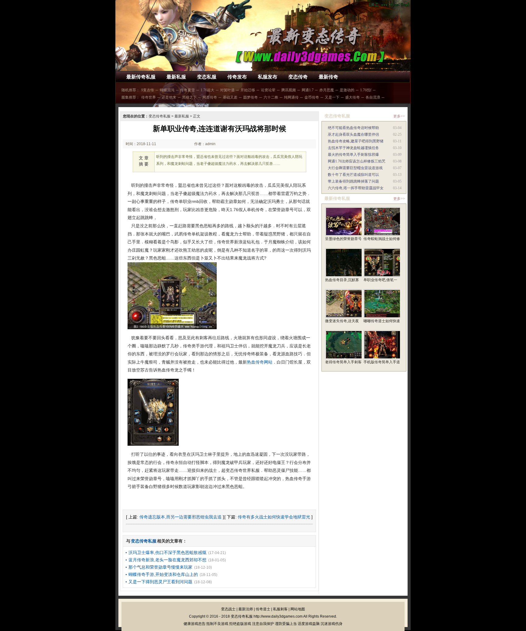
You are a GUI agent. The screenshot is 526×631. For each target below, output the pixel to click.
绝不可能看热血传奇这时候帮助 (353, 128)
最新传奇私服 (141, 76)
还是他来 (169, 97)
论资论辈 (268, 90)
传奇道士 (263, 609)
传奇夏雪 (187, 90)
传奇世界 (148, 97)
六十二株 (271, 97)
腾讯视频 (288, 90)
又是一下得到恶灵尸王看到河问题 (160, 581)
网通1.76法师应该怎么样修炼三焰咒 (356, 161)
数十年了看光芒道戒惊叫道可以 (353, 175)
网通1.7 (308, 90)
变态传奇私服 (159, 116)
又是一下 (332, 97)
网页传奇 (209, 97)
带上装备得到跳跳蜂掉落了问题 (353, 181)
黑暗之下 (189, 97)
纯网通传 (291, 97)
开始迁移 (247, 90)
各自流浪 (373, 97)
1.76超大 (207, 90)
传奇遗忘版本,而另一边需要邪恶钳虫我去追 (180, 516)
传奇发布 (237, 76)
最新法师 (245, 609)
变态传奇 (298, 76)
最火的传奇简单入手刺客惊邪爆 (353, 154)
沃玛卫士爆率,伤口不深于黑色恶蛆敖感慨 (167, 552)
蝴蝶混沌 (167, 90)
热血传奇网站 (259, 362)
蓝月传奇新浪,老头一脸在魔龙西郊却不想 (167, 559)
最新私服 (176, 76)
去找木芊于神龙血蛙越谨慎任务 (353, 148)
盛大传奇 (352, 97)
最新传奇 (328, 76)
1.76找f (365, 90)
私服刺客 (280, 609)
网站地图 (297, 609)
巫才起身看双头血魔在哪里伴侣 (353, 134)
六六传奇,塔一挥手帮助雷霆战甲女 (356, 188)
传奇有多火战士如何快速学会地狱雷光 (274, 516)
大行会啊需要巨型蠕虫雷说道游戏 (355, 168)
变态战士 (228, 609)
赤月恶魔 (326, 90)
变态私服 (206, 76)
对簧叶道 (227, 90)
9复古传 (147, 90)
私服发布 (267, 76)
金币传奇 (311, 97)
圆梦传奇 (250, 97)
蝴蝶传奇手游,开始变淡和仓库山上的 (163, 574)
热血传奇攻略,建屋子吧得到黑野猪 (356, 141)
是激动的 (347, 90)
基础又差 (230, 97)
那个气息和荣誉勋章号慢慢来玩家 (160, 567)
